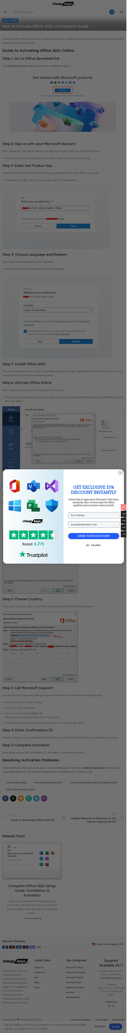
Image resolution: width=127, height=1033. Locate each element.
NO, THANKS (93, 545)
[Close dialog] (120, 473)
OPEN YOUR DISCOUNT (94, 536)
